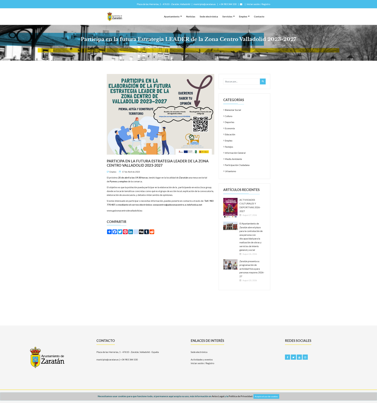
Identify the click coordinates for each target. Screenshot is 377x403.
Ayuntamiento (172, 16)
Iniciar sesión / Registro (202, 363)
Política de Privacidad (240, 396)
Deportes (229, 122)
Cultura (228, 116)
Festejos (229, 146)
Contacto (259, 16)
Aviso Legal (218, 396)
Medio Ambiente (233, 159)
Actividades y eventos (202, 359)
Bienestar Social (233, 109)
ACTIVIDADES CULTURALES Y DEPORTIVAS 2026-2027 (250, 205)
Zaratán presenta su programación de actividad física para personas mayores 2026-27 (251, 269)
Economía (230, 128)
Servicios (227, 16)
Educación (230, 134)
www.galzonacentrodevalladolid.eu (124, 210)
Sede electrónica (209, 16)
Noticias (190, 16)
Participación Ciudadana (237, 165)
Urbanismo (230, 171)
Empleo (243, 16)
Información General (235, 152)
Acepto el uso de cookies (266, 396)
